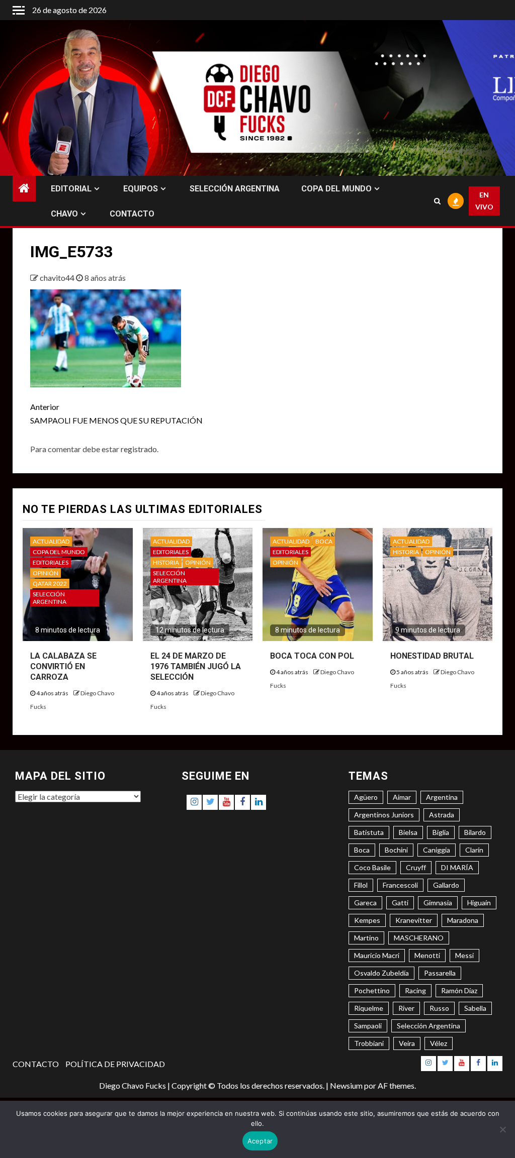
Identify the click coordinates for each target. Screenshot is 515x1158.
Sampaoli (368, 1025)
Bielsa (408, 832)
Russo (439, 1008)
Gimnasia (437, 902)
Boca (362, 850)
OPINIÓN (45, 573)
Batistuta (369, 832)
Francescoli (400, 885)
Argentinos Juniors (384, 814)
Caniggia (436, 850)
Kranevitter (413, 920)
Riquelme (368, 1008)
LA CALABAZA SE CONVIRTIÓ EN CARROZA (63, 666)
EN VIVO (484, 200)
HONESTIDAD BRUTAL (432, 656)
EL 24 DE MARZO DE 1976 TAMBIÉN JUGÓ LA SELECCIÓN (195, 666)
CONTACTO (132, 214)
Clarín (474, 850)
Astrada (441, 814)
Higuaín (479, 902)
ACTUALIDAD (51, 541)
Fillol (361, 885)
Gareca (365, 902)
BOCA (323, 541)
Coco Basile (372, 867)
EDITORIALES (50, 562)
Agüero (366, 797)
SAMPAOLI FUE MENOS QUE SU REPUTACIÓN (116, 413)
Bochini (396, 850)
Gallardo (446, 885)
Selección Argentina (428, 1025)
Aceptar (260, 1141)
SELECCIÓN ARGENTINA (235, 188)
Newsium (346, 1085)
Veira (407, 1043)
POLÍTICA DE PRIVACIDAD (115, 1064)
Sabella (475, 1008)
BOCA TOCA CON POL (312, 656)
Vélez (438, 1043)
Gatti (400, 902)
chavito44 (58, 277)
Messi (464, 955)
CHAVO (64, 214)
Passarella (440, 973)
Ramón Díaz (459, 990)
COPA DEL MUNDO (336, 188)
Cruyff (416, 867)
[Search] (437, 200)
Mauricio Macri (376, 955)
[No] (502, 1129)
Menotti (427, 955)
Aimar (402, 797)
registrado (139, 449)
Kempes (367, 920)
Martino (366, 937)
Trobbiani (369, 1043)
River (406, 1008)
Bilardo (475, 832)
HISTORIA (166, 562)
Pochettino (372, 990)
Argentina (442, 797)
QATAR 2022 (50, 583)
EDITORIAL (71, 188)
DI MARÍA (457, 867)
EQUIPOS (140, 188)
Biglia (441, 832)
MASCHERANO (419, 937)
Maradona (462, 920)
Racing (415, 990)
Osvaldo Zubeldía (381, 973)
